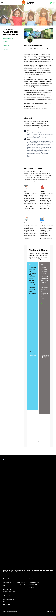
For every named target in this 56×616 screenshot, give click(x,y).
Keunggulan (6, 45)
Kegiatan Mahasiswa (8, 599)
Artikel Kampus (7, 604)
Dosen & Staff (33, 584)
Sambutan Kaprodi (8, 38)
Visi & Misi (5, 42)
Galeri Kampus (7, 602)
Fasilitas (31, 587)
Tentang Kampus (34, 582)
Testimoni (5, 49)
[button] (38, 441)
